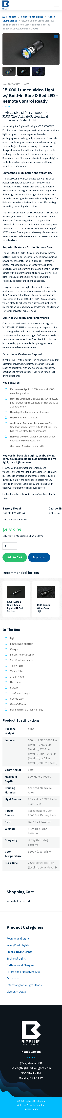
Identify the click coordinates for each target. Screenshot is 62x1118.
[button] (56, 36)
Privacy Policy (31, 1109)
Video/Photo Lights (32, 16)
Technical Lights (16, 958)
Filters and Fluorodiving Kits (23, 971)
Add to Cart (14, 557)
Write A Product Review (14, 519)
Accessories (14, 978)
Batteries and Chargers (20, 965)
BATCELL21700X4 (13, 513)
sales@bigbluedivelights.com (31, 1068)
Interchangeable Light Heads (24, 985)
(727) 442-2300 (31, 1063)
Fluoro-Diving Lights (19, 952)
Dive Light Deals (16, 991)
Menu (56, 5)
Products (11, 16)
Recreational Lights (18, 938)
